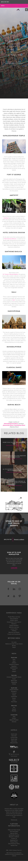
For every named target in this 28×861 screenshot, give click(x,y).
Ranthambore (14, 668)
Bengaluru (14, 691)
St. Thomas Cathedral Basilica (10, 274)
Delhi (14, 659)
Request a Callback (14, 837)
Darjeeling (14, 682)
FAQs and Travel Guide (14, 830)
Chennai (14, 693)
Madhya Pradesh (14, 720)
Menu (3, 5)
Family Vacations (14, 625)
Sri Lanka (14, 642)
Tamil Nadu (14, 701)
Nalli (14, 300)
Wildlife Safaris (14, 620)
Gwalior (14, 718)
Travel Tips (18, 62)
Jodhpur (14, 662)
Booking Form (14, 840)
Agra (14, 716)
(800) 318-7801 (8, 539)
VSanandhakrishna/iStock (11, 423)
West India (14, 705)
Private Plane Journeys (14, 617)
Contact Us (14, 838)
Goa (14, 707)
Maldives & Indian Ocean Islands (14, 644)
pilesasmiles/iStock (8, 425)
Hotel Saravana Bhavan (10, 238)
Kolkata (14, 684)
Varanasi (14, 721)
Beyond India (14, 742)
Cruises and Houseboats (14, 634)
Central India (14, 715)
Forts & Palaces (14, 618)
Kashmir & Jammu (14, 664)
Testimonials (14, 820)
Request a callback (19, 539)
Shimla (14, 669)
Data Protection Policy (14, 843)
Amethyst (6, 218)
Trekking (14, 630)
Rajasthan (14, 666)
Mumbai (14, 711)
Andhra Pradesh (14, 689)
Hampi (14, 695)
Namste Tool (14, 845)
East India (14, 675)
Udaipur (14, 671)
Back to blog (14, 506)
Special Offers (14, 833)
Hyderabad (14, 696)
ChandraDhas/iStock (19, 425)
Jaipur (14, 661)
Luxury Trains (14, 629)
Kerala (14, 698)
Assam (14, 679)
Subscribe (14, 567)
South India (14, 688)
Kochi (14, 700)
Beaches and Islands (14, 632)
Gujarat (14, 709)
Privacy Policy (14, 842)
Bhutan (14, 645)
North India (14, 657)
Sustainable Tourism (14, 835)
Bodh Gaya (14, 680)
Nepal (14, 647)
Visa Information (14, 831)
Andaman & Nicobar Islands (14, 677)
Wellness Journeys (14, 627)
